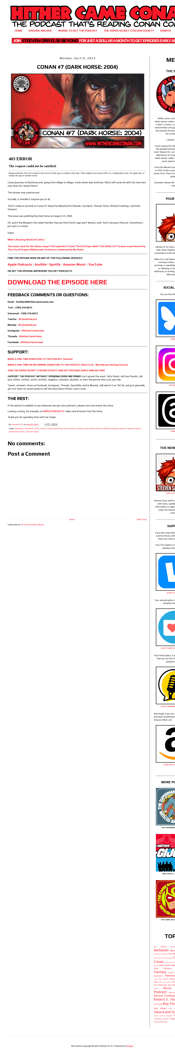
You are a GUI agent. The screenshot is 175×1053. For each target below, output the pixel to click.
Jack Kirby (158, 979)
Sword (138, 428)
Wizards (163, 1022)
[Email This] (45, 424)
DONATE (165, 30)
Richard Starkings (110, 428)
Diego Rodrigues (163, 968)
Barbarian (19, 428)
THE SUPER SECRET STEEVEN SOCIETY (129, 30)
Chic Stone (158, 958)
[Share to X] (51, 424)
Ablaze (163, 946)
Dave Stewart (70, 428)
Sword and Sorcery (17, 432)
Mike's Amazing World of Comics (26, 239)
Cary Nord (28, 428)
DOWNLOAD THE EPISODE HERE (57, 282)
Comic (36, 428)
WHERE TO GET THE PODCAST (77, 30)
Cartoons (164, 954)
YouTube (95, 264)
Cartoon (157, 954)
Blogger (130, 1046)
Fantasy (80, 428)
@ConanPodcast (28, 319)
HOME (18, 30)
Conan (50, 428)
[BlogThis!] (48, 424)
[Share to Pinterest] (56, 424)
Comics (43, 428)
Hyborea (170, 975)
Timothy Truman (161, 1019)
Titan (172, 1018)
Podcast (99, 428)
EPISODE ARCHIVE (40, 30)
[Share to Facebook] (53, 424)
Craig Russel (170, 962)
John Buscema (165, 982)
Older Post (142, 519)
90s (155, 947)
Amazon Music (74, 264)
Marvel (167, 988)
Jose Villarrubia (160, 985)
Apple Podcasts (20, 264)
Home (72, 519)
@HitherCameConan (33, 330)
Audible (41, 264)
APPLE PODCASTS (53, 411)
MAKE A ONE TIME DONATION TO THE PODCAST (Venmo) (40, 359)
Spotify (55, 264)
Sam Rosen (160, 1008)
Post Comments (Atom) (32, 524)
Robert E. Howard (126, 428)
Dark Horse (58, 428)
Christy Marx (168, 958)
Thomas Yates (32, 432)
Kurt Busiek (90, 428)
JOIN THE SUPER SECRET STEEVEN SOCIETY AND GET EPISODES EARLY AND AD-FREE (56, 370)
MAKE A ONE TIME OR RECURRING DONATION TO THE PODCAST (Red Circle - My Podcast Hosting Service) (68, 364)
